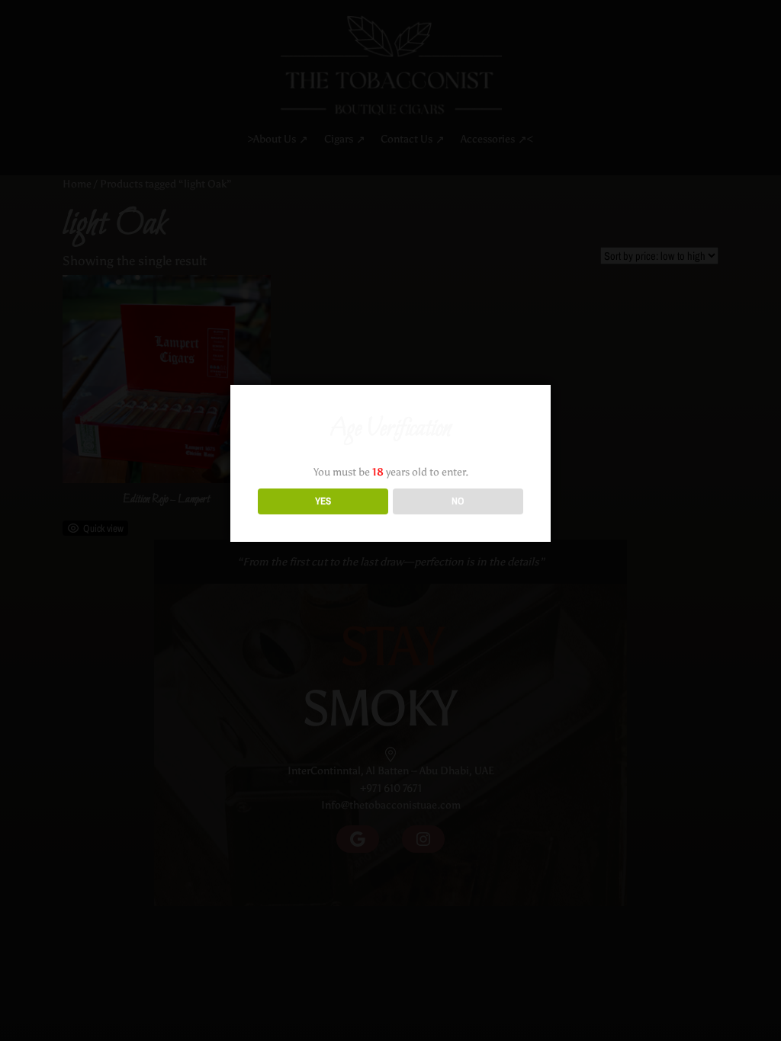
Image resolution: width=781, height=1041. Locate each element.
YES (323, 501)
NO (458, 501)
